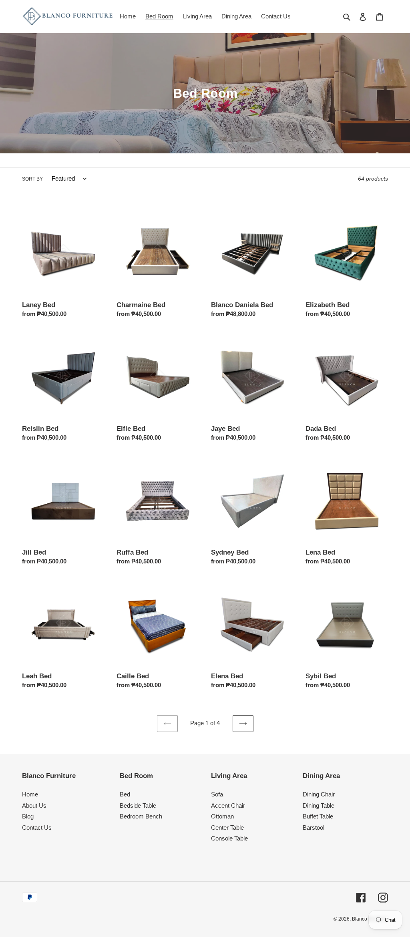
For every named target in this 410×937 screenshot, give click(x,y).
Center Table (227, 827)
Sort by (32, 179)
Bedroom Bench (141, 816)
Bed (125, 794)
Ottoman (222, 816)
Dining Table (318, 805)
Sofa (217, 794)
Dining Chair (319, 794)
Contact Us (37, 827)
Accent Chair (228, 805)
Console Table (229, 838)
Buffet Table (318, 816)
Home (30, 794)
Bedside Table (138, 805)
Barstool (313, 827)
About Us (34, 805)
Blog (28, 816)
